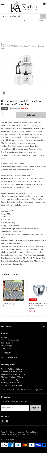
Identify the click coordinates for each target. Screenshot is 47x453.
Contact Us (35, 434)
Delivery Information (17, 432)
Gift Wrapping (8, 303)
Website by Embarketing (9, 442)
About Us (4, 432)
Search (3, 434)
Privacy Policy (12, 434)
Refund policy (19, 437)
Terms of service (6, 437)
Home (3, 44)
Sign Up (35, 408)
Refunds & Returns (32, 432)
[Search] (43, 16)
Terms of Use (24, 434)
